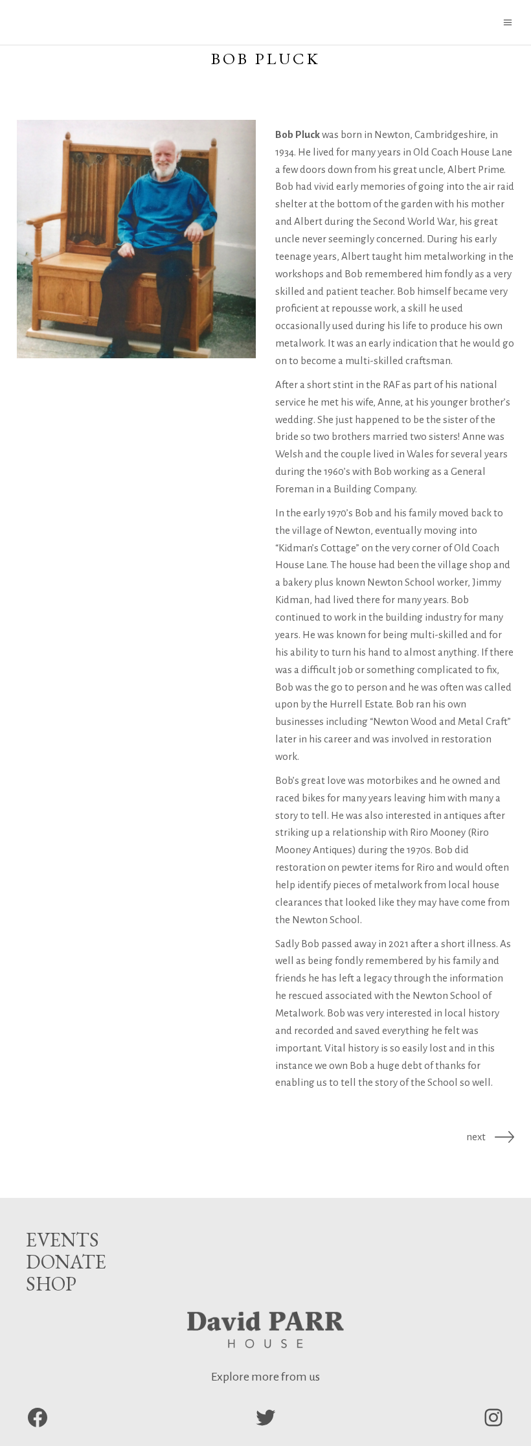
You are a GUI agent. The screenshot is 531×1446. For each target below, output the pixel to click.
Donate (66, 1261)
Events (62, 1239)
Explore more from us (265, 1376)
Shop (51, 1283)
